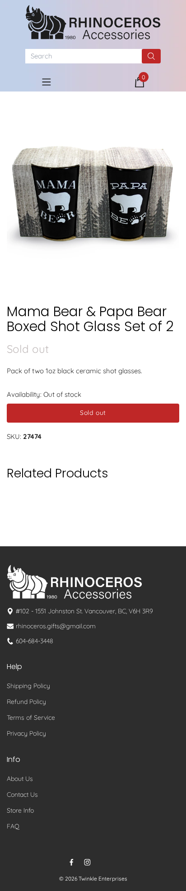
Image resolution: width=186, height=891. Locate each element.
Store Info (20, 810)
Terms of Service (31, 717)
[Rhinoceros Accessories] (93, 22)
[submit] (151, 56)
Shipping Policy (28, 686)
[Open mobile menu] (46, 82)
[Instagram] (87, 862)
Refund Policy (26, 702)
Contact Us (22, 794)
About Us (20, 779)
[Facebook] (71, 862)
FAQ (13, 826)
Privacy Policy (26, 733)
